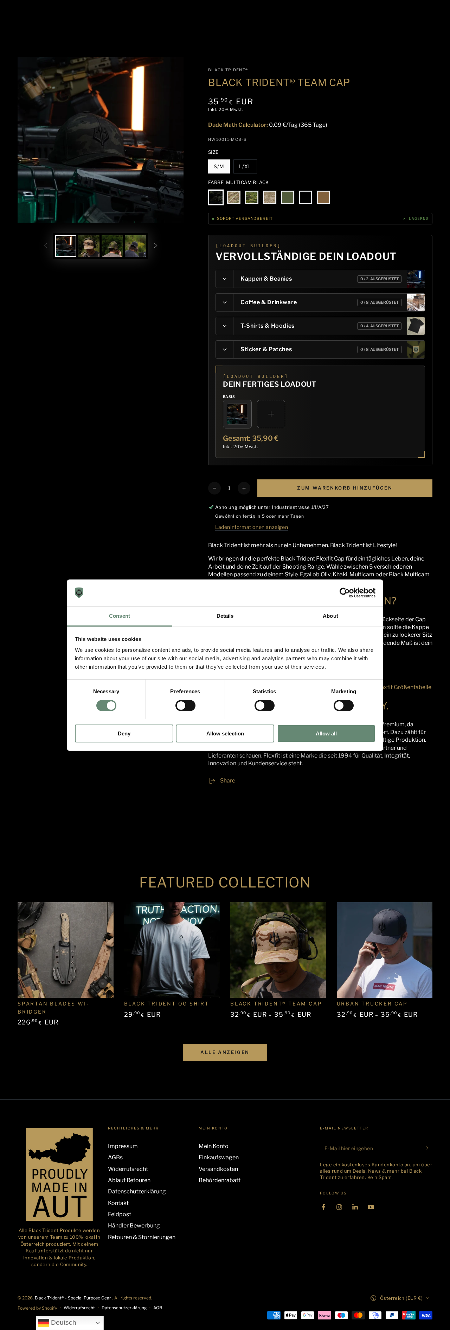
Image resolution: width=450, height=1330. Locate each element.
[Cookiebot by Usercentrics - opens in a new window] (344, 593)
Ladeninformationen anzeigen (251, 527)
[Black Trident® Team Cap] (278, 950)
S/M (221, 168)
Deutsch (62, 1322)
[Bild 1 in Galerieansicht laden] (65, 246)
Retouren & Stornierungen (141, 1237)
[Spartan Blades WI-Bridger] (66, 950)
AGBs (115, 1157)
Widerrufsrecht (128, 1169)
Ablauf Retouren (129, 1180)
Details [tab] (225, 616)
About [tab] (330, 616)
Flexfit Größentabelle (403, 687)
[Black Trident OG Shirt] (172, 950)
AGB (157, 1307)
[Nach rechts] (155, 246)
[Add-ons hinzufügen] (271, 414)
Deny (124, 733)
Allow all (326, 733)
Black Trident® (228, 69)
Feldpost (119, 1214)
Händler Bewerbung (134, 1225)
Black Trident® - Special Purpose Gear (73, 1297)
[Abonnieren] (428, 1148)
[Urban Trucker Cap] (385, 950)
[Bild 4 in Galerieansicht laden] (135, 246)
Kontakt (118, 1203)
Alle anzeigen (225, 1052)
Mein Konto (214, 1146)
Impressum (123, 1146)
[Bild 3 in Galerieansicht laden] (112, 246)
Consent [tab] (119, 616)
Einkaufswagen (219, 1157)
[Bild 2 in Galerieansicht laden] (88, 246)
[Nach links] (45, 246)
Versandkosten (218, 1169)
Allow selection (225, 733)
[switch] (185, 705)
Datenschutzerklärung (137, 1191)
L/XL (248, 168)
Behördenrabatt (219, 1180)
